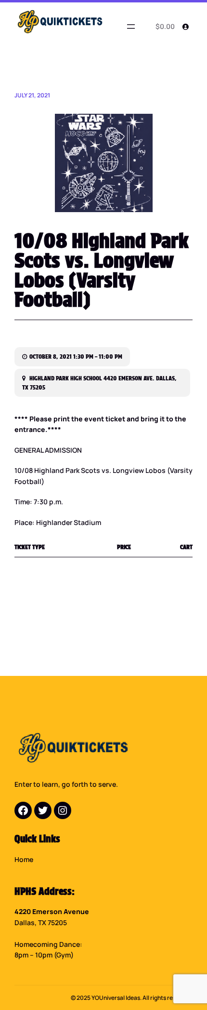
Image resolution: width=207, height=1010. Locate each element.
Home (23, 859)
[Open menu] (131, 26)
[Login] (185, 26)
